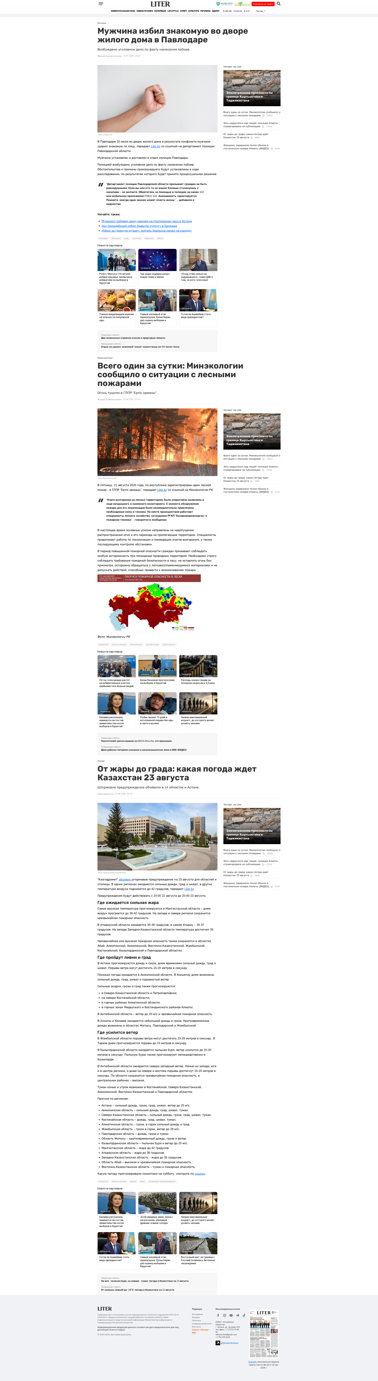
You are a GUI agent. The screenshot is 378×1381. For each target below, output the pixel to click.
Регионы (205, 11)
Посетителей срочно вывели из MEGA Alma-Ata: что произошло (136, 741)
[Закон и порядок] (225, 4)
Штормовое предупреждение (162, 1181)
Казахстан (103, 645)
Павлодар (103, 238)
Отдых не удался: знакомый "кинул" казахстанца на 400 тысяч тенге (140, 346)
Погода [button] (260, 11)
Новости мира (145, 11)
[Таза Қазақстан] (243, 4)
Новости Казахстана (123, 11)
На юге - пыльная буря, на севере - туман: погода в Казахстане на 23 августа (145, 1281)
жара (142, 1181)
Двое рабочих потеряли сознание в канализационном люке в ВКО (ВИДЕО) (144, 750)
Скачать (253, 1362)
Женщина (116, 238)
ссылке (200, 1173)
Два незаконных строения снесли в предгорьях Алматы (133, 338)
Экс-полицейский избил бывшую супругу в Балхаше (139, 225)
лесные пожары (119, 645)
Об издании (197, 1314)
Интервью (160, 11)
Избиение (149, 238)
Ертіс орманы (169, 645)
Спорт (183, 11)
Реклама (196, 1317)
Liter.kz (155, 146)
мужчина (137, 238)
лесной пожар (152, 645)
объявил (125, 879)
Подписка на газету (263, 4)
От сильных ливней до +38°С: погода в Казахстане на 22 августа (137, 1290)
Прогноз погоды (119, 1181)
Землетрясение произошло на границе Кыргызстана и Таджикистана (249, 96)
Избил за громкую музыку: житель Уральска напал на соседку (147, 230)
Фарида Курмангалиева (109, 56)
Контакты (196, 1327)
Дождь (133, 1181)
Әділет (216, 11)
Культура (193, 11)
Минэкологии (136, 645)
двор (126, 238)
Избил (160, 238)
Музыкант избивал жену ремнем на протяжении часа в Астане (147, 221)
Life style (173, 11)
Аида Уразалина (105, 794)
